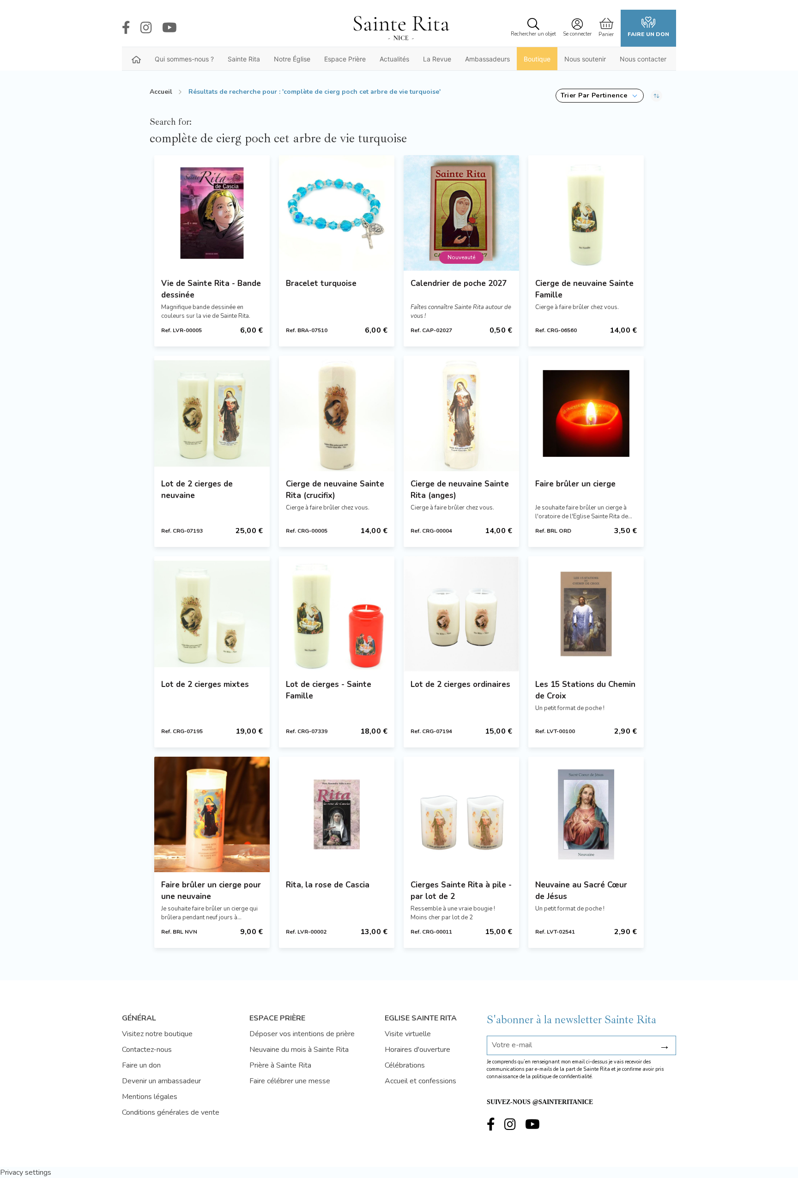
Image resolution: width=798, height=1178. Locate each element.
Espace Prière (345, 59)
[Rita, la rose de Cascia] (336, 814)
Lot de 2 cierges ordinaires (460, 684)
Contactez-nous (147, 1049)
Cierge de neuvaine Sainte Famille (584, 289)
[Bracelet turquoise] (336, 213)
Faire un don (648, 34)
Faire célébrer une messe (289, 1081)
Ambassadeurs (487, 59)
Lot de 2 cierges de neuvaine (197, 490)
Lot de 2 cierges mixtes (205, 684)
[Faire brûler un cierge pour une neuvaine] (212, 814)
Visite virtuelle (408, 1034)
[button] (600, 96)
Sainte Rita (244, 59)
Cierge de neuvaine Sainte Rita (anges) (460, 490)
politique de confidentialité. (562, 1076)
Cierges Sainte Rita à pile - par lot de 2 (461, 891)
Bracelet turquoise (321, 283)
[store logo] (401, 28)
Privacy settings (25, 1172)
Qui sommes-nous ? (184, 59)
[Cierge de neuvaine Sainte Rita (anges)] (461, 413)
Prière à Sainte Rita (280, 1065)
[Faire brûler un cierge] (586, 413)
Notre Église (292, 59)
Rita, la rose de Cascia (327, 885)
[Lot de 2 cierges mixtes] (212, 614)
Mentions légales (149, 1097)
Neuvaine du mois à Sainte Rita (299, 1049)
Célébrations (405, 1065)
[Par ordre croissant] (656, 96)
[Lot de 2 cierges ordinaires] (461, 614)
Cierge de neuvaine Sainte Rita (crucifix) (335, 490)
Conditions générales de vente (170, 1112)
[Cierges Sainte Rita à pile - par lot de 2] (461, 814)
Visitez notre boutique (157, 1034)
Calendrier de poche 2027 (459, 283)
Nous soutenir (585, 59)
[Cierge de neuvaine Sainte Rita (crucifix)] (336, 413)
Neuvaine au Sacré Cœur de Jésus (581, 891)
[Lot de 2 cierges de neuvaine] (212, 413)
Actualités (394, 59)
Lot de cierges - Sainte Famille (328, 690)
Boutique (537, 59)
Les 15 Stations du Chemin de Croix (585, 690)
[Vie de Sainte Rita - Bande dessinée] (212, 213)
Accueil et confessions (420, 1081)
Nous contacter (643, 59)
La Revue (437, 59)
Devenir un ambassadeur (161, 1081)
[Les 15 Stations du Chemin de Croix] (586, 614)
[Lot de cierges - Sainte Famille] (336, 614)
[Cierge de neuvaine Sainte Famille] (586, 213)
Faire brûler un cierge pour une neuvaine (211, 891)
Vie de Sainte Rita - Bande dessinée (211, 289)
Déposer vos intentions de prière (302, 1034)
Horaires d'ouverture (417, 1049)
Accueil (161, 91)
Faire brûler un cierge (575, 484)
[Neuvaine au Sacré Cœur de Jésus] (586, 814)
